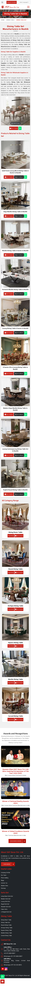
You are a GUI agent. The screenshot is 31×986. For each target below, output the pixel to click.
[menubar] (28, 7)
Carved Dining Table (15, 716)
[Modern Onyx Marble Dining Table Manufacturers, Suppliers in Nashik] (15, 392)
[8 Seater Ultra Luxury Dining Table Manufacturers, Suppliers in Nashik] (15, 351)
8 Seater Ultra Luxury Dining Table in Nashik (15, 368)
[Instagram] (6, 968)
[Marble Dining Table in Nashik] (15, 664)
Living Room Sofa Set (7, 896)
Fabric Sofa (4, 909)
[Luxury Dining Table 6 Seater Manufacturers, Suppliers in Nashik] (15, 312)
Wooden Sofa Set (6, 907)
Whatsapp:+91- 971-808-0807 (13, 956)
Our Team (3, 875)
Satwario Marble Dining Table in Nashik (15, 289)
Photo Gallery (4, 878)
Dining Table (10, 20)
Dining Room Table (15, 532)
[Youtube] (2, 968)
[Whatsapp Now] (20, 128)
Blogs (2, 880)
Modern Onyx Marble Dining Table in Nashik (15, 409)
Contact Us (4, 883)
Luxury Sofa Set (5, 901)
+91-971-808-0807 (9, 953)
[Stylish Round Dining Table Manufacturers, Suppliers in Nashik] (15, 474)
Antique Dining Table (15, 606)
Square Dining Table (15, 643)
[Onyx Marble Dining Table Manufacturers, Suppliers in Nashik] (15, 195)
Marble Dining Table (15, 679)
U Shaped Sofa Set (6, 912)
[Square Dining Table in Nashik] (15, 627)
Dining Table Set (5, 922)
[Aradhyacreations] (2, 2)
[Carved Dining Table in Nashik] (15, 700)
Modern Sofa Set (5, 899)
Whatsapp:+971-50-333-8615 (13, 965)
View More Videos (15, 841)
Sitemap (3, 888)
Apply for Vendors (11, 2)
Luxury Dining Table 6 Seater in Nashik (15, 328)
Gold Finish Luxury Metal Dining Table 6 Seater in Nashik (15, 172)
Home (2, 20)
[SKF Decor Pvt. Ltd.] (9, 7)
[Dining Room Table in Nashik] (15, 517)
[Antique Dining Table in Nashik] (15, 590)
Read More (11, 536)
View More (6, 864)
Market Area (4, 886)
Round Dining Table (15, 569)
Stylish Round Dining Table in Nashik (15, 490)
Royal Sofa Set (5, 904)
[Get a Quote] (2, 981)
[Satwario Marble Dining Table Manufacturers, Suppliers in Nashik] (15, 273)
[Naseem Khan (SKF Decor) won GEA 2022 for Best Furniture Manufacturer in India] (15, 818)
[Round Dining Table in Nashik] (15, 553)
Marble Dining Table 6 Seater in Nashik (15, 251)
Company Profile (5, 872)
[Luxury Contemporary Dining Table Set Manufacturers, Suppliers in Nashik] (15, 433)
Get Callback (20, 177)
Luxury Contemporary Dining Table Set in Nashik (15, 450)
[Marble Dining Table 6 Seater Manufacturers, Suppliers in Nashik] (15, 234)
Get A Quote (9, 177)
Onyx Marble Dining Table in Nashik (15, 212)
